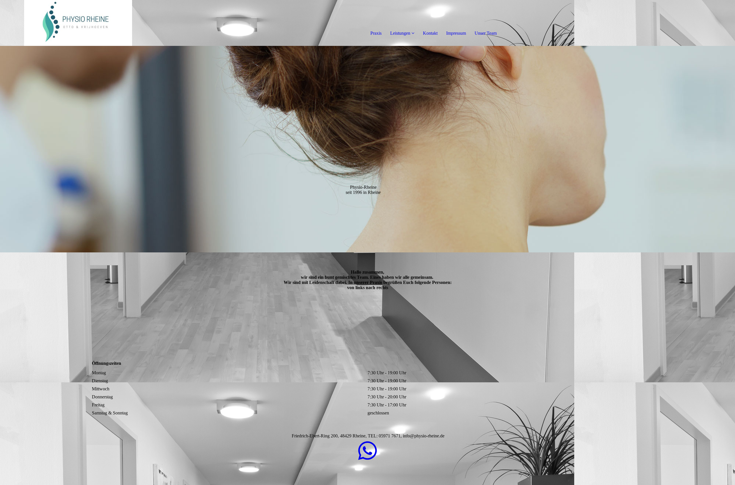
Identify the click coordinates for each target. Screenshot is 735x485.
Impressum (456, 33)
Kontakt (430, 33)
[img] (66, 23)
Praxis (376, 33)
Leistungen (400, 33)
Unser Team (486, 33)
